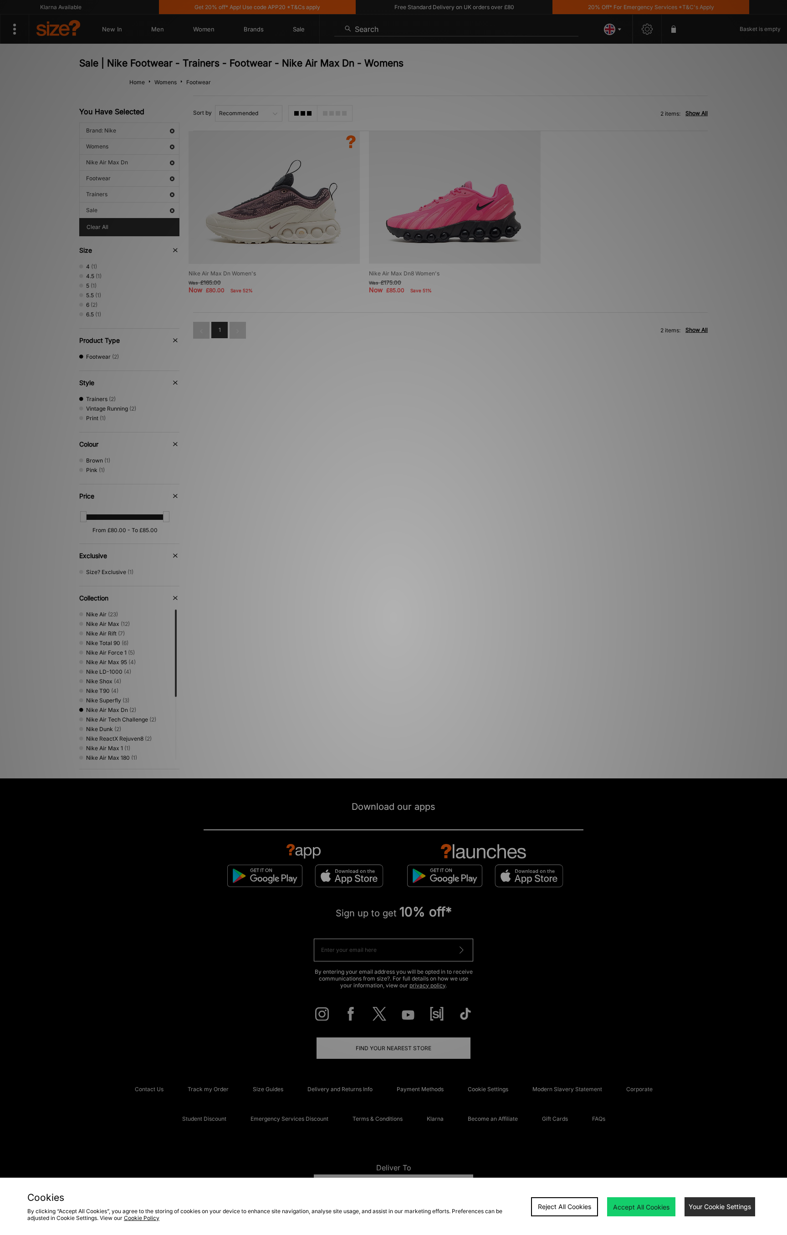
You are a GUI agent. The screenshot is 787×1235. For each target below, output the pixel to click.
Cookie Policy (141, 1218)
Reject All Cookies (564, 1206)
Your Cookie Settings (720, 1206)
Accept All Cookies (641, 1207)
